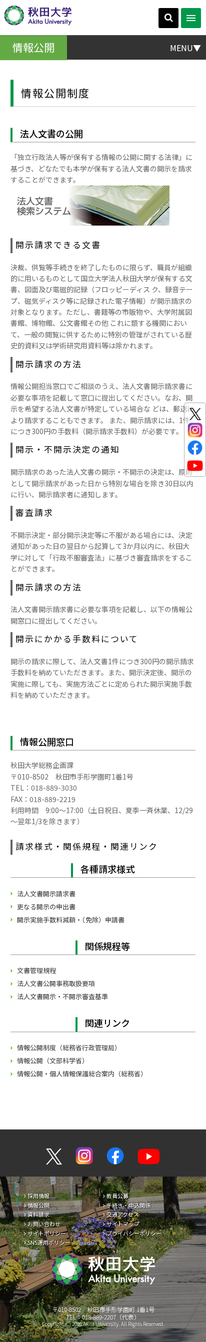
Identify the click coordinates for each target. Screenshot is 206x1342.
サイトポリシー (47, 1233)
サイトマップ (123, 1224)
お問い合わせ (44, 1224)
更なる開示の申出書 (46, 906)
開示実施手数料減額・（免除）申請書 (70, 919)
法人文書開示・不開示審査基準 (62, 996)
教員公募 (117, 1196)
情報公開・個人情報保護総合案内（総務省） (82, 1073)
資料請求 (39, 1214)
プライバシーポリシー (134, 1233)
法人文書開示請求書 (46, 893)
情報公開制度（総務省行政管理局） (69, 1047)
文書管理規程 (36, 970)
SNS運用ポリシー (49, 1242)
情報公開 (39, 1205)
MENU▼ (185, 47)
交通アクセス (122, 1214)
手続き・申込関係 (128, 1205)
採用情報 (39, 1196)
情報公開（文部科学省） (52, 1060)
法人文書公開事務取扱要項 (56, 983)
